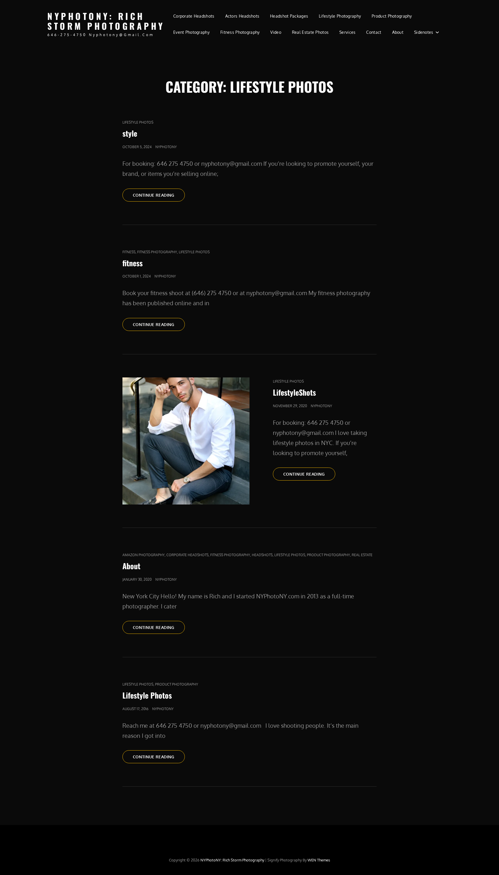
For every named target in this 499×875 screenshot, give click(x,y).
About (397, 32)
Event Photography (191, 32)
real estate (362, 555)
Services (347, 32)
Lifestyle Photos (137, 122)
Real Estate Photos (310, 32)
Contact (373, 32)
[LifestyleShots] (186, 440)
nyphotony (166, 147)
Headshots (262, 555)
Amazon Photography (143, 555)
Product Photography (392, 16)
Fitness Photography (240, 32)
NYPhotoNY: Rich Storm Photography (106, 21)
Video (275, 32)
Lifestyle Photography (340, 16)
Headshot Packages (289, 16)
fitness (128, 252)
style (129, 133)
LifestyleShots (294, 392)
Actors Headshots (242, 16)
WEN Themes (319, 860)
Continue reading (159, 195)
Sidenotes (423, 32)
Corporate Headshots (194, 16)
